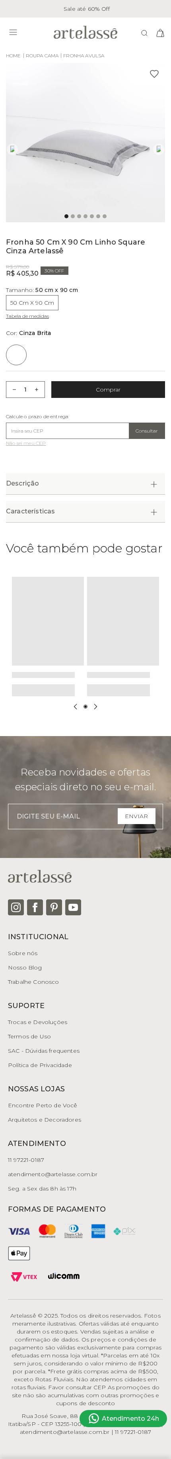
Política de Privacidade (40, 1065)
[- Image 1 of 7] (66, 216)
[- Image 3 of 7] (79, 216)
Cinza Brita (28, 333)
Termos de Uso (29, 1036)
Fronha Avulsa (83, 56)
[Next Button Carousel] (95, 707)
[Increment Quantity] (39, 390)
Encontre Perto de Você (43, 1105)
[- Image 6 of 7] (98, 216)
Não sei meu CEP (26, 443)
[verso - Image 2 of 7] (73, 216)
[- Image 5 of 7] (92, 216)
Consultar (147, 431)
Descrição (22, 483)
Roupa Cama (42, 56)
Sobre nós (22, 953)
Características (30, 511)
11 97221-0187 (26, 1159)
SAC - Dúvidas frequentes (44, 1050)
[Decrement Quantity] (11, 390)
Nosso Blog (25, 967)
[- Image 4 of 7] (85, 216)
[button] (85, 142)
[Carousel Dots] (85, 706)
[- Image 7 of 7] (105, 216)
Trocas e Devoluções (37, 1022)
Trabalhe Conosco (33, 981)
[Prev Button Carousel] (75, 707)
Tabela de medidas (27, 316)
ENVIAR (136, 816)
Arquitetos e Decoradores (44, 1119)
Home (13, 56)
